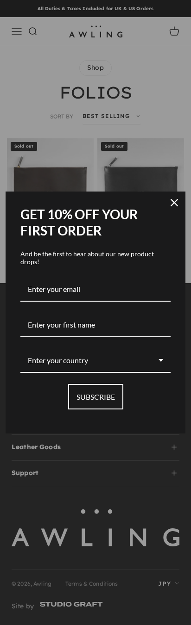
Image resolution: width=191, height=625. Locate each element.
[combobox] (95, 360)
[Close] (174, 203)
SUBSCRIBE (95, 396)
